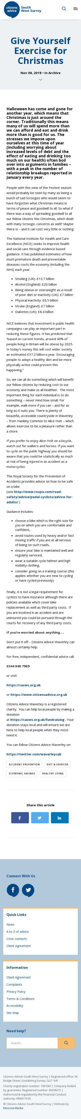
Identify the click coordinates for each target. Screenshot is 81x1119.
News (10, 924)
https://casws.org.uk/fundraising (37, 719)
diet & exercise (57, 764)
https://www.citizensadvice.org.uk (39, 694)
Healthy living (53, 773)
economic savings (22, 773)
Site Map (12, 1013)
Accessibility (14, 1006)
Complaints (14, 984)
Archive (54, 73)
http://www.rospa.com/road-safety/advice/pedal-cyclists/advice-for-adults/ (39, 496)
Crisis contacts (16, 939)
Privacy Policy (15, 992)
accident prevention (24, 764)
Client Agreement (18, 946)
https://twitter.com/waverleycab (33, 754)
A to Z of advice (17, 932)
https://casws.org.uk (23, 685)
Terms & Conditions (20, 999)
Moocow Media (13, 1108)
